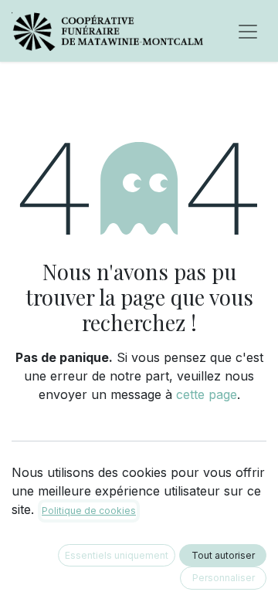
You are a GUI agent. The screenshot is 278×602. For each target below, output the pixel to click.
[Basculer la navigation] (247, 31)
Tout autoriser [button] (223, 555)
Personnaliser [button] (223, 577)
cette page (206, 394)
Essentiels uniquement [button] (116, 555)
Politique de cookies (89, 510)
